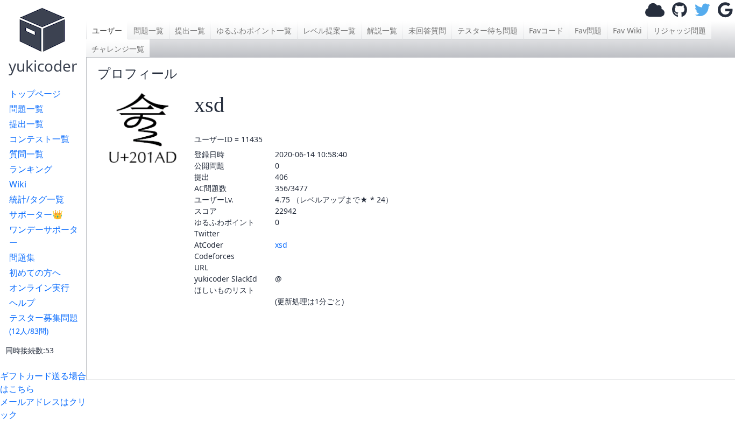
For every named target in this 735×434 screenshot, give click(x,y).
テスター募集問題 (43, 324)
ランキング (30, 169)
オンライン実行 (39, 287)
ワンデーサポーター (43, 235)
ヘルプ (22, 303)
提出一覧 (26, 124)
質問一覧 (26, 154)
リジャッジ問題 (679, 30)
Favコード (546, 30)
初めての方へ (35, 272)
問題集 (22, 257)
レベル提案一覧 (329, 30)
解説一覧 (382, 30)
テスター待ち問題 (487, 30)
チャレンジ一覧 (117, 49)
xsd (281, 245)
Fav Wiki (627, 30)
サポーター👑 (36, 214)
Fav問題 (588, 30)
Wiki (17, 184)
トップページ (35, 94)
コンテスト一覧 (39, 139)
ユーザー (107, 30)
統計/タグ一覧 (36, 199)
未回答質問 (427, 30)
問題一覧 (26, 109)
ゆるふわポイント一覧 (254, 30)
